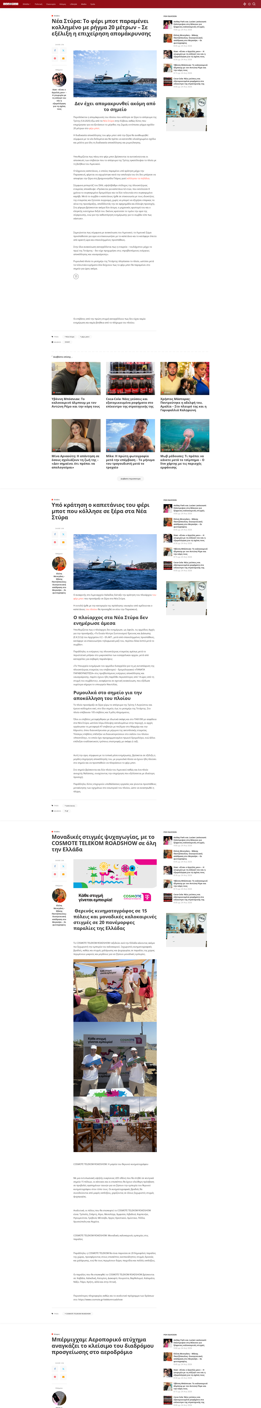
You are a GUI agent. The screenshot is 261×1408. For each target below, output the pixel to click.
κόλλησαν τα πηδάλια (138, 178)
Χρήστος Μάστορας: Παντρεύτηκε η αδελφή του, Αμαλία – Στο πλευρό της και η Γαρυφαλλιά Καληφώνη (183, 404)
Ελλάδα (57, 15)
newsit (67, 342)
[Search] (254, 4)
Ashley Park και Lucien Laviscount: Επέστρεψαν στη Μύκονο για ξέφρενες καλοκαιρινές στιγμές (190, 24)
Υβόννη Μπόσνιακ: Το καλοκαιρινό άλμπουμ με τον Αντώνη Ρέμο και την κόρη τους (191, 67)
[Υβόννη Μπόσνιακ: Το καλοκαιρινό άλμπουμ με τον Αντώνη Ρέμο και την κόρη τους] (76, 378)
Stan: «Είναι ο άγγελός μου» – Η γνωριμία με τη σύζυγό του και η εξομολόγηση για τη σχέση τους (59, 99)
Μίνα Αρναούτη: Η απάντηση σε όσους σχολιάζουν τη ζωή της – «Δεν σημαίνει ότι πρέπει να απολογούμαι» (75, 461)
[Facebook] (55, 50)
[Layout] (11, 4)
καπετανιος (70, 806)
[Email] (63, 58)
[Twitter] (63, 50)
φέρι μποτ (94, 128)
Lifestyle (113, 392)
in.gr (66, 811)
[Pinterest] (55, 58)
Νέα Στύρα (108, 120)
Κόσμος (57, 1334)
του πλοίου (91, 609)
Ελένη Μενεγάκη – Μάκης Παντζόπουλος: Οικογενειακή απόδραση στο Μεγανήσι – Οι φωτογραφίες (188, 39)
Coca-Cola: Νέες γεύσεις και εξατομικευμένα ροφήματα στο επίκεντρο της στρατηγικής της (189, 81)
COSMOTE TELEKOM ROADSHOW (78, 1314)
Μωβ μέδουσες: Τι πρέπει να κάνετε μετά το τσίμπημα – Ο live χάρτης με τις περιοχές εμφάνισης (182, 461)
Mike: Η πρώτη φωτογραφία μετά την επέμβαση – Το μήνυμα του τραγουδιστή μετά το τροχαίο (130, 461)
